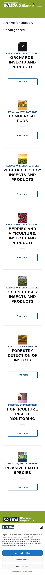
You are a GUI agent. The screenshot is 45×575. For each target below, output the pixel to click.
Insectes (13, 112)
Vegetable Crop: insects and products (23, 174)
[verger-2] (22, 46)
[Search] (32, 5)
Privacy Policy (27, 572)
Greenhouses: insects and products (22, 296)
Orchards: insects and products (22, 62)
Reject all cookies (22, 560)
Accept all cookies (22, 553)
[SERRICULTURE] (22, 281)
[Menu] (38, 5)
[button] (41, 527)
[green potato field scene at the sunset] (22, 159)
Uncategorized (30, 53)
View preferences (22, 566)
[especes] (22, 457)
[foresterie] (22, 339)
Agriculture (13, 53)
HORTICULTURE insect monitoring (22, 414)
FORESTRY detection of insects (22, 355)
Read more (22, 81)
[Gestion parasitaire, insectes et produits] (22, 105)
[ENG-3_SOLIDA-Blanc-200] (18, 5)
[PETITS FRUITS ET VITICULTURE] (22, 218)
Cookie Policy (16, 572)
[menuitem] (32, 5)
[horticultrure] (22, 398)
